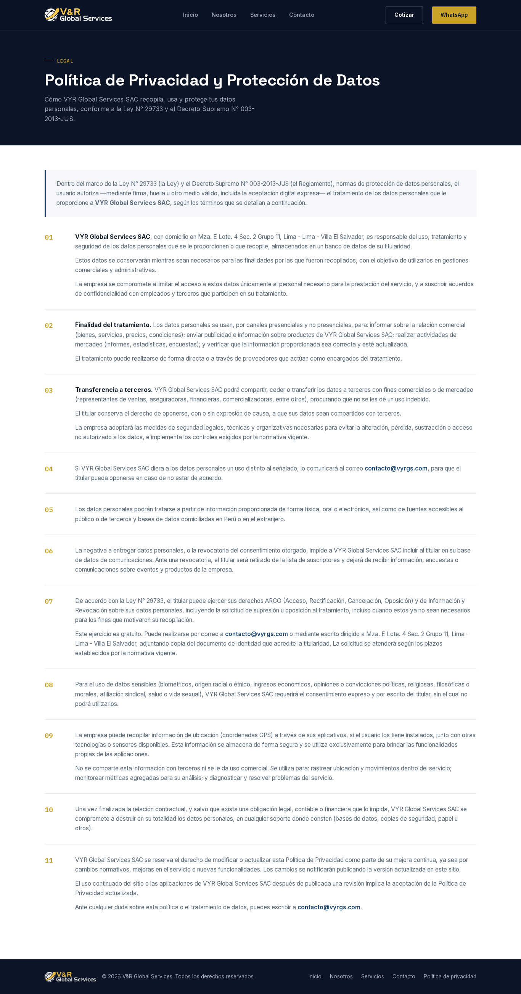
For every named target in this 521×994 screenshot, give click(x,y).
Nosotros (224, 14)
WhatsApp (454, 14)
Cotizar (404, 14)
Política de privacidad (450, 976)
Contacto (301, 14)
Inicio (190, 14)
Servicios (262, 14)
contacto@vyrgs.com (396, 468)
